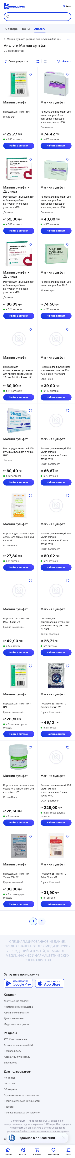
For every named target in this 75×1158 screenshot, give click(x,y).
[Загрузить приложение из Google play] (18, 983)
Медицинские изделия (16, 1024)
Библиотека (10, 1062)
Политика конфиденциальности (22, 1100)
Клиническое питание (16, 1012)
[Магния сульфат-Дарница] (18, 168)
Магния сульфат (15, 102)
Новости (8, 1106)
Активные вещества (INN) (18, 1045)
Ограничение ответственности (21, 1095)
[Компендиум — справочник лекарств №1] (14, 6)
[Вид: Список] (45, 61)
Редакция (9, 1083)
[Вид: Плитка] (38, 61)
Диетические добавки (16, 1001)
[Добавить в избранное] (30, 74)
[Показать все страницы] (68, 39)
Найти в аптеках (18, 145)
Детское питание (13, 1018)
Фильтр (66, 61)
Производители (12, 1051)
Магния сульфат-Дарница (16, 189)
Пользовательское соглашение (22, 1112)
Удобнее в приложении (37, 1138)
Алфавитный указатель (17, 1056)
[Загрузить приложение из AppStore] (49, 983)
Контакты (9, 1077)
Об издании (10, 1089)
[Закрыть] (63, 1138)
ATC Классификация (15, 1039)
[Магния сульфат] (18, 83)
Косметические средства (18, 1006)
